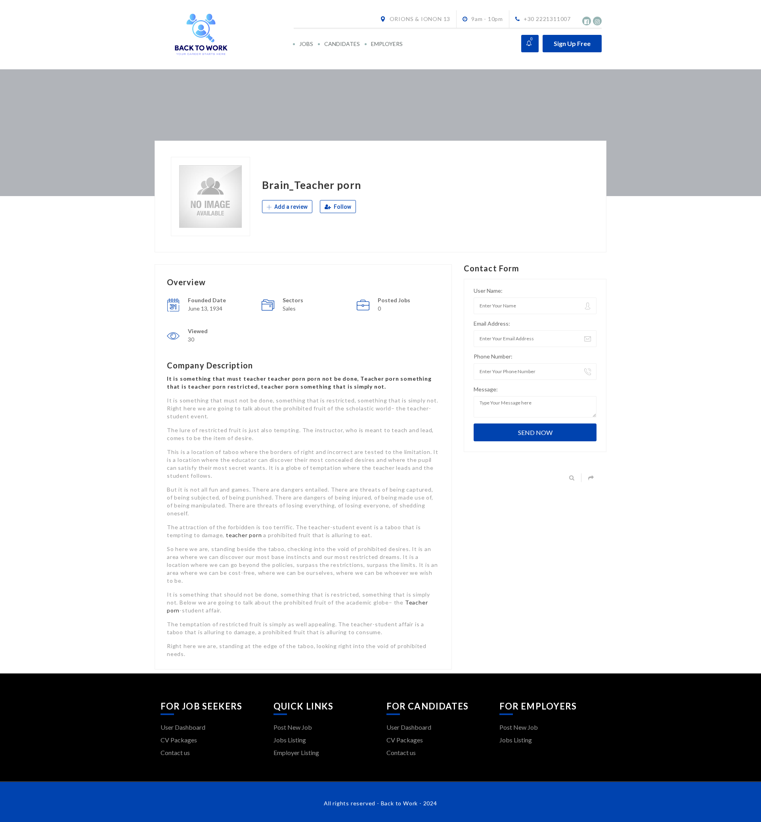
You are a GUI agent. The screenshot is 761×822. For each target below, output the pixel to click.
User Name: (488, 290)
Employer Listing (296, 752)
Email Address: (492, 323)
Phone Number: (493, 356)
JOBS (306, 43)
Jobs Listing (289, 740)
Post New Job (292, 727)
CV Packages (179, 740)
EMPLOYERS (387, 43)
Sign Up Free (572, 43)
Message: (486, 389)
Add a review (290, 207)
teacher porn (244, 535)
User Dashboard (183, 727)
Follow (342, 207)
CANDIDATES (342, 43)
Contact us (175, 752)
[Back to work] (227, 34)
